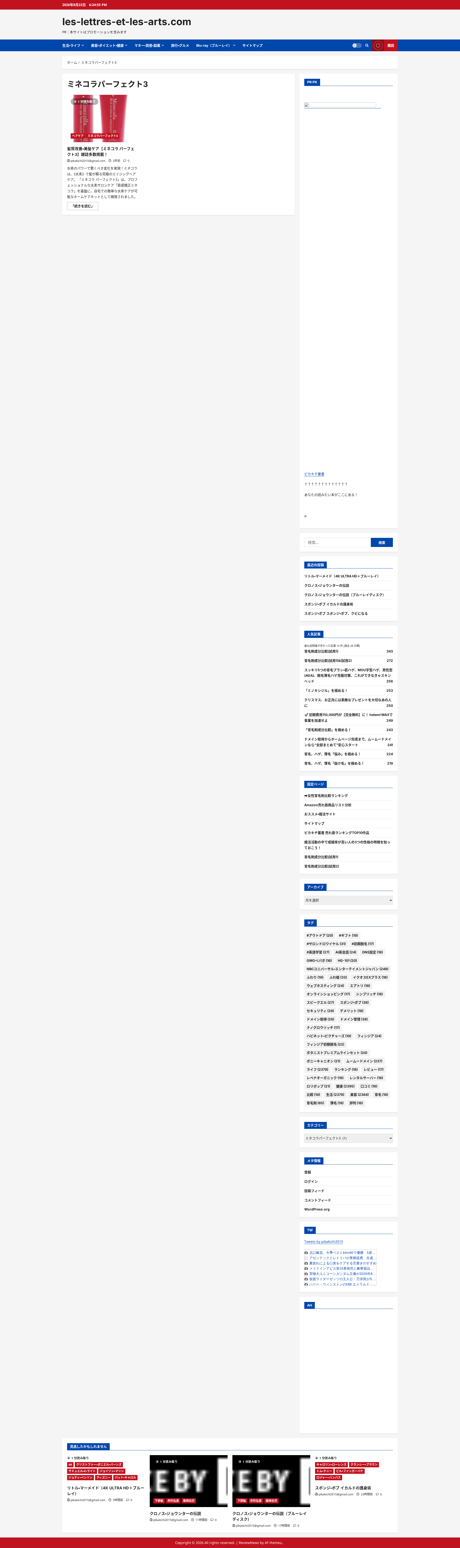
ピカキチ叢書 (314, 474)
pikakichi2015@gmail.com (88, 161)
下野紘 (159, 1501)
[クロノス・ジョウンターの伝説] (189, 1481)
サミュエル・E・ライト (82, 1471)
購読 (390, 45)
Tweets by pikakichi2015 (323, 1241)
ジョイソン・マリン (112, 1471)
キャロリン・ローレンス (331, 1465)
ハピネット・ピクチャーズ (329, 1036)
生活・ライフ (71, 45)
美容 (359, 1094)
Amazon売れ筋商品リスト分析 (327, 805)
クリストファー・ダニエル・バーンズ (98, 1465)
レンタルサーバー (366, 1078)
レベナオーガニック (325, 1078)
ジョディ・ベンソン (80, 1477)
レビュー (374, 1069)
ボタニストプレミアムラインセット (337, 1053)
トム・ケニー (324, 1471)
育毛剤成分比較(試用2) (321, 866)
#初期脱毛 (363, 944)
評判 (356, 1103)
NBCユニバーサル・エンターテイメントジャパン (347, 969)
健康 (345, 1086)
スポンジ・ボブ (354, 1002)
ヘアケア (78, 136)
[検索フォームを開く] (366, 45)
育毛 (381, 1094)
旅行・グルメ (180, 45)
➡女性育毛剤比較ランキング (326, 796)
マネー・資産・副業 (147, 45)
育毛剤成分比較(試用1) (321, 651)
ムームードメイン (364, 1061)
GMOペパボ (319, 960)
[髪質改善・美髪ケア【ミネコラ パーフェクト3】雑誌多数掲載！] (102, 118)
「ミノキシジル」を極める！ (326, 690)
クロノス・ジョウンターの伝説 (326, 585)
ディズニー (104, 1477)
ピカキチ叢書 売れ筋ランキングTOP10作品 (336, 833)
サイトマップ (252, 45)
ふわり (315, 977)
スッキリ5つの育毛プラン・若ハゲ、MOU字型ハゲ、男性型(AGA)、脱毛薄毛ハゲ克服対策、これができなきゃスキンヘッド (348, 675)
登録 (307, 1172)
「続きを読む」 (84, 206)
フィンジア (369, 1036)
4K (70, 1465)
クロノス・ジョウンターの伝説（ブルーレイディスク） (345, 595)
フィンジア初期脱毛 (325, 1044)
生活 (335, 1094)
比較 (313, 1094)
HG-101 (347, 960)
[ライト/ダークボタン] (357, 45)
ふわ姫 (338, 977)
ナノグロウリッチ (323, 1027)
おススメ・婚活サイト (320, 814)
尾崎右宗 (189, 1501)
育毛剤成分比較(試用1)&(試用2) (328, 661)
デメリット (351, 1011)
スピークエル (320, 1002)
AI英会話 (345, 952)
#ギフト (348, 935)
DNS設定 (372, 952)
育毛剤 (315, 1103)
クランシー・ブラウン (364, 1465)
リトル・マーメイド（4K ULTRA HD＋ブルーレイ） (342, 576)
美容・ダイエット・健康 (107, 45)
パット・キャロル (125, 1477)
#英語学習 (318, 952)
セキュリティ (320, 1011)
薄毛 (337, 1103)
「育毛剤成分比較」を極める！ (327, 730)
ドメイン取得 (320, 1019)
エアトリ (360, 986)
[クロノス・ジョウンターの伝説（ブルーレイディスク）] (271, 1481)
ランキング (346, 1069)
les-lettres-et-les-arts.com (126, 22)
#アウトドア (320, 935)
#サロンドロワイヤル (326, 944)
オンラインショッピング (328, 994)
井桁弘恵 (173, 1501)
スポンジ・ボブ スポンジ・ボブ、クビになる (336, 613)
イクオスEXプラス (370, 977)
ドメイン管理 (354, 1019)
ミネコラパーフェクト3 (103, 136)
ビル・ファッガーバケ (349, 1471)
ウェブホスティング (325, 986)
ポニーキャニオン (323, 1061)
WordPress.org (317, 1209)
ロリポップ (318, 1086)
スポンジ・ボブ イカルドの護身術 (328, 604)
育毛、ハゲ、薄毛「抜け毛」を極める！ (334, 763)
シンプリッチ (369, 994)
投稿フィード (314, 1191)
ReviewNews (249, 1542)
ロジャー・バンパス (328, 1477)
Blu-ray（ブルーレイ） (214, 45)
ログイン (311, 1181)
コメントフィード (317, 1200)
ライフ (317, 1069)
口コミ (369, 1086)
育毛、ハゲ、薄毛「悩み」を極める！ (332, 754)
